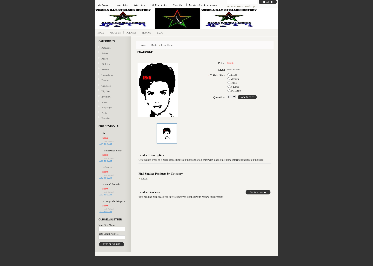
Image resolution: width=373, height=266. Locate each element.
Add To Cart (105, 144)
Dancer (105, 80)
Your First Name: (107, 225)
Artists (104, 58)
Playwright (106, 107)
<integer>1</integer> (113, 201)
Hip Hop (105, 91)
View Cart (178, 5)
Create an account (208, 5)
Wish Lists (139, 5)
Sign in (192, 5)
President (106, 118)
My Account (104, 5)
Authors (105, 69)
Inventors (106, 96)
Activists (106, 47)
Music (103, 102)
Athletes (105, 64)
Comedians (107, 75)
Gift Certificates (159, 5)
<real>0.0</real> (111, 184)
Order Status (122, 5)
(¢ (104, 133)
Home (143, 45)
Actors (104, 53)
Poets (104, 113)
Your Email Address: (108, 233)
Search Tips (250, 6)
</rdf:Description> (112, 150)
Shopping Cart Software (213, 262)
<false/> (107, 167)
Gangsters (106, 85)
